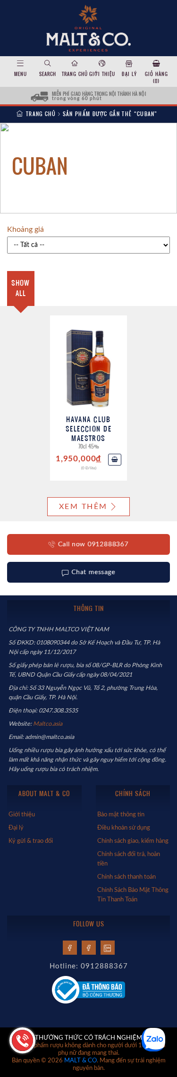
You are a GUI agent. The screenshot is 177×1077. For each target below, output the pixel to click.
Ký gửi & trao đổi (30, 841)
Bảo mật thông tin (120, 814)
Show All (20, 288)
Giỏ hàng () (156, 77)
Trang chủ (75, 74)
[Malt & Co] (88, 27)
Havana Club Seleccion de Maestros (88, 428)
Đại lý (129, 74)
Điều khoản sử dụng (123, 828)
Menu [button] (20, 74)
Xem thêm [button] (83, 506)
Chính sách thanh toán (126, 877)
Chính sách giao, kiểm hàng (133, 841)
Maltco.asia (48, 724)
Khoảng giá (25, 229)
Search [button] (47, 74)
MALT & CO (80, 1061)
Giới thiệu (102, 74)
